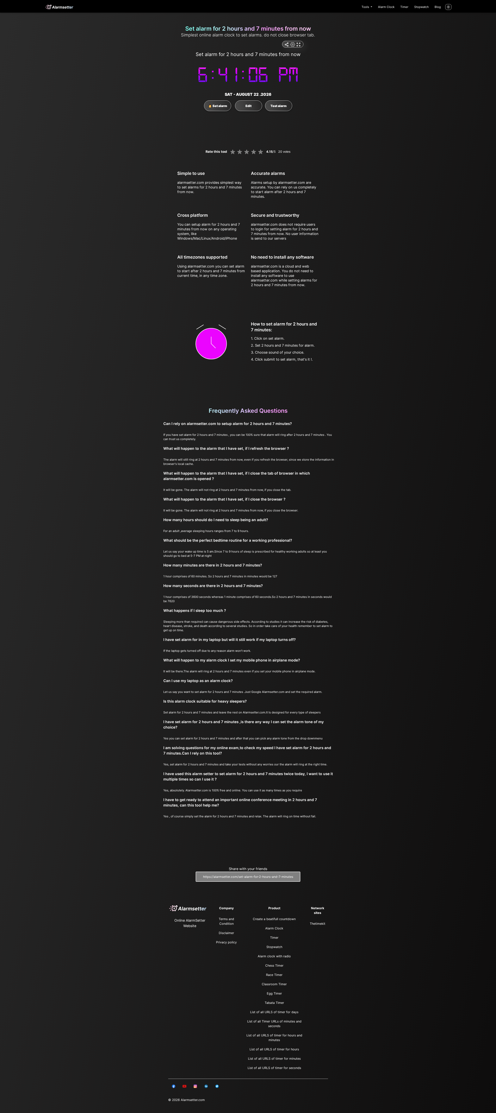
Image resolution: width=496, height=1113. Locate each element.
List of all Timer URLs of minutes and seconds (274, 1023)
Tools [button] (366, 7)
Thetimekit (317, 924)
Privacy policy (226, 942)
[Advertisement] (19, 93)
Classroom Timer (274, 984)
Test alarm (278, 106)
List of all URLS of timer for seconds (274, 1068)
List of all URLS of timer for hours (274, 1049)
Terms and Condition (226, 921)
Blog (438, 7)
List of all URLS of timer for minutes (274, 1058)
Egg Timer (274, 993)
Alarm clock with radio (274, 956)
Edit (248, 106)
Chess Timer (274, 965)
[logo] (59, 7)
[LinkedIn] (173, 1086)
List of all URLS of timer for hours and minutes (274, 1037)
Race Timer (274, 975)
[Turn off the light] (448, 7)
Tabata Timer (274, 1003)
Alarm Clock (386, 7)
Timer (404, 7)
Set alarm (219, 106)
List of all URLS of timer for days (274, 1012)
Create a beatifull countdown (274, 919)
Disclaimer (226, 933)
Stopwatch (421, 7)
